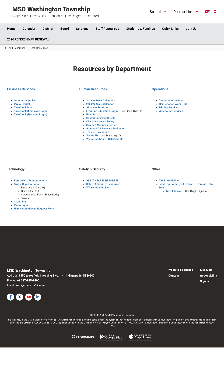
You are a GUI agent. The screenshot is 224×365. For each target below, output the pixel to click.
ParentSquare (22, 205)
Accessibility (208, 275)
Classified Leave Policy (100, 121)
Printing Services (169, 107)
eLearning (20, 201)
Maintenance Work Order (173, 104)
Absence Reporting (97, 107)
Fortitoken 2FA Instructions (30, 180)
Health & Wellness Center (101, 125)
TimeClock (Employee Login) (31, 111)
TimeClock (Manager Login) (30, 114)
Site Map (206, 269)
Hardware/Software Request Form (34, 208)
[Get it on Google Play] (111, 336)
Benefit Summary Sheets (100, 118)
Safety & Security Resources (103, 184)
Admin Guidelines (169, 180)
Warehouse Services (171, 111)
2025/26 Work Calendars (100, 100)
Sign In (204, 281)
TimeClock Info (23, 107)
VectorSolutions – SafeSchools (104, 139)
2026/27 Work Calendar (100, 104)
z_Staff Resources (15, 48)
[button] (158, 12)
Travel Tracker (174, 191)
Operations (160, 89)
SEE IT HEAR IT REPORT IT (102, 180)
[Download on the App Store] (140, 336)
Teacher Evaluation (97, 132)
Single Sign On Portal (27, 184)
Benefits (91, 114)
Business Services (21, 89)
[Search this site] (215, 11)
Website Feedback (180, 269)
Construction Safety (171, 100)
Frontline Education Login (102, 111)
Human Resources (93, 89)
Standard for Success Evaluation (105, 128)
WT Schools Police (97, 187)
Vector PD (92, 135)
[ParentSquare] (83, 336)
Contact (173, 275)
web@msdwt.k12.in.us (31, 285)
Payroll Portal (22, 104)
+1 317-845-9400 (28, 280)
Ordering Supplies (25, 100)
